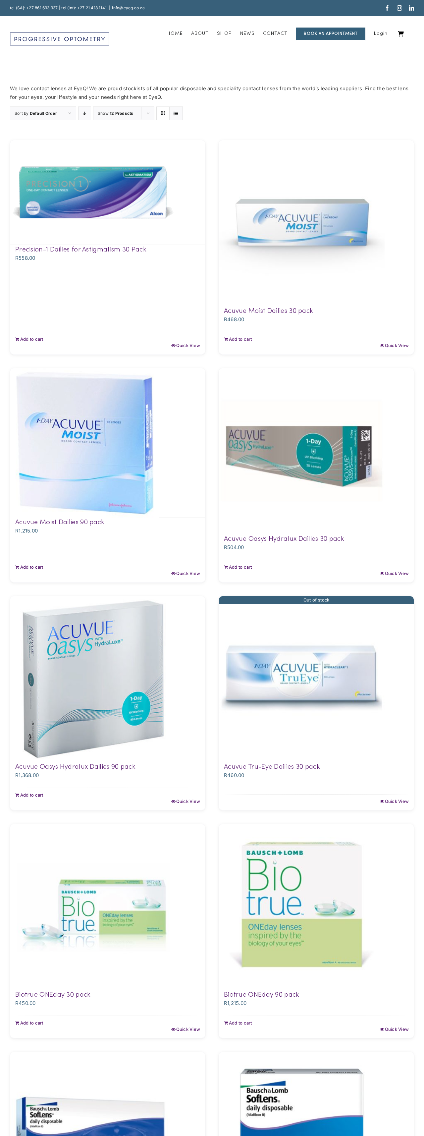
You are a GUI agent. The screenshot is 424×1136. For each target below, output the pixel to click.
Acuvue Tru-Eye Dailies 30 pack (272, 767)
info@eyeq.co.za (128, 7)
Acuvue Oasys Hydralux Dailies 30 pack (284, 539)
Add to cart (31, 339)
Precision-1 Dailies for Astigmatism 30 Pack (80, 250)
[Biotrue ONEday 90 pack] (316, 907)
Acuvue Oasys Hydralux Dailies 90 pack (75, 767)
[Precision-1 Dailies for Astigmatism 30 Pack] (107, 192)
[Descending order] (84, 113)
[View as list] (176, 113)
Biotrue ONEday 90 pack (261, 995)
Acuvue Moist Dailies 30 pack (268, 311)
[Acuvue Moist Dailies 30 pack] (316, 223)
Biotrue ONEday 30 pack (52, 995)
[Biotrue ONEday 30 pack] (107, 907)
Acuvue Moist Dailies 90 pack (59, 522)
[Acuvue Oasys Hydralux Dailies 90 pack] (107, 679)
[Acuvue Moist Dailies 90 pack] (107, 443)
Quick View (188, 345)
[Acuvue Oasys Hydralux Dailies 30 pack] (316, 451)
